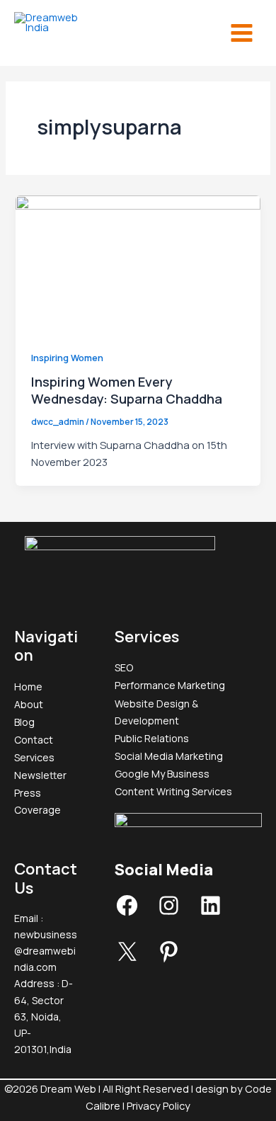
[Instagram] (168, 913)
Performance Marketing (170, 685)
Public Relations (152, 738)
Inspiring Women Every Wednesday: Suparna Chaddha (126, 390)
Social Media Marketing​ (169, 756)
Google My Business (162, 773)
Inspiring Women (67, 357)
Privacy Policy (158, 1105)
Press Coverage (37, 801)
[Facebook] (127, 913)
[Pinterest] (168, 959)
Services (34, 757)
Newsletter (40, 775)
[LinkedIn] (210, 913)
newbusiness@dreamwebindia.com (45, 951)
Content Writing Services (173, 791)
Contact (33, 739)
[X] (127, 959)
